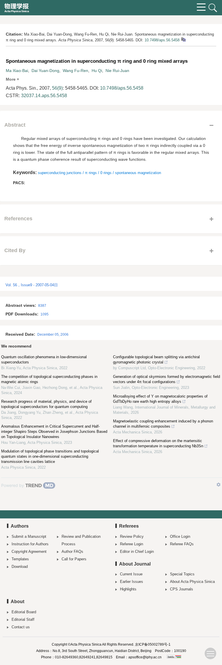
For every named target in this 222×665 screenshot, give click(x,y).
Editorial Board (24, 612)
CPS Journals (181, 589)
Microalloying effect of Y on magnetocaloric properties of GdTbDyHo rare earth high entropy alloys (160, 399)
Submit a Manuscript (29, 536)
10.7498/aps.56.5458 (162, 40)
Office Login (180, 536)
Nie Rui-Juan (117, 70)
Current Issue (131, 574)
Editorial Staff (23, 619)
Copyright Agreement (29, 551)
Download (20, 566)
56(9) (57, 88)
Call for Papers (74, 559)
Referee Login (131, 544)
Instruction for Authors (30, 544)
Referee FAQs (182, 544)
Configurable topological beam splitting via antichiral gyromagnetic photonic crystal (156, 359)
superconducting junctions (60, 173)
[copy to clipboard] (183, 39)
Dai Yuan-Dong (45, 70)
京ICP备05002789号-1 (153, 644)
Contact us (21, 627)
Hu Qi (97, 70)
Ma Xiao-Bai (17, 70)
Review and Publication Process (81, 540)
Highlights (128, 589)
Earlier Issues (131, 581)
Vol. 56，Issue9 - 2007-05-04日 (31, 285)
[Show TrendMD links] (218, 484)
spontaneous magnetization (138, 173)
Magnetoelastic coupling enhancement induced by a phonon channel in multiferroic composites (163, 423)
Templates (20, 559)
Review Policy (132, 536)
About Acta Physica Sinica (192, 581)
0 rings (106, 173)
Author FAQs (72, 551)
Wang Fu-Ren (75, 70)
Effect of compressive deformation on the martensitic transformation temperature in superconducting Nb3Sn (158, 443)
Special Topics (182, 574)
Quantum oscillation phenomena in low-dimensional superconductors (44, 359)
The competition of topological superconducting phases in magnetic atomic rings (49, 379)
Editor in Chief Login (137, 551)
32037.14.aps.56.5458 (44, 95)
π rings (91, 173)
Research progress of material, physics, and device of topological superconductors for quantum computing (46, 404)
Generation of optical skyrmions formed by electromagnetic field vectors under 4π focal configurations (166, 379)
